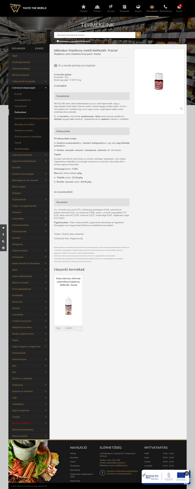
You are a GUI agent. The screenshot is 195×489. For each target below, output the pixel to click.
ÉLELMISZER (18, 48)
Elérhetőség (75, 470)
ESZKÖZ (39, 48)
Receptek (74, 458)
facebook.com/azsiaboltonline (119, 474)
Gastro (73, 462)
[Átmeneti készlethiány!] (79, 328)
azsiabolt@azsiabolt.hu (115, 463)
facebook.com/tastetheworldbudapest (122, 471)
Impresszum (75, 481)
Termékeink (75, 466)
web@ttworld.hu (121, 465)
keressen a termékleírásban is (74, 41)
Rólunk (73, 453)
